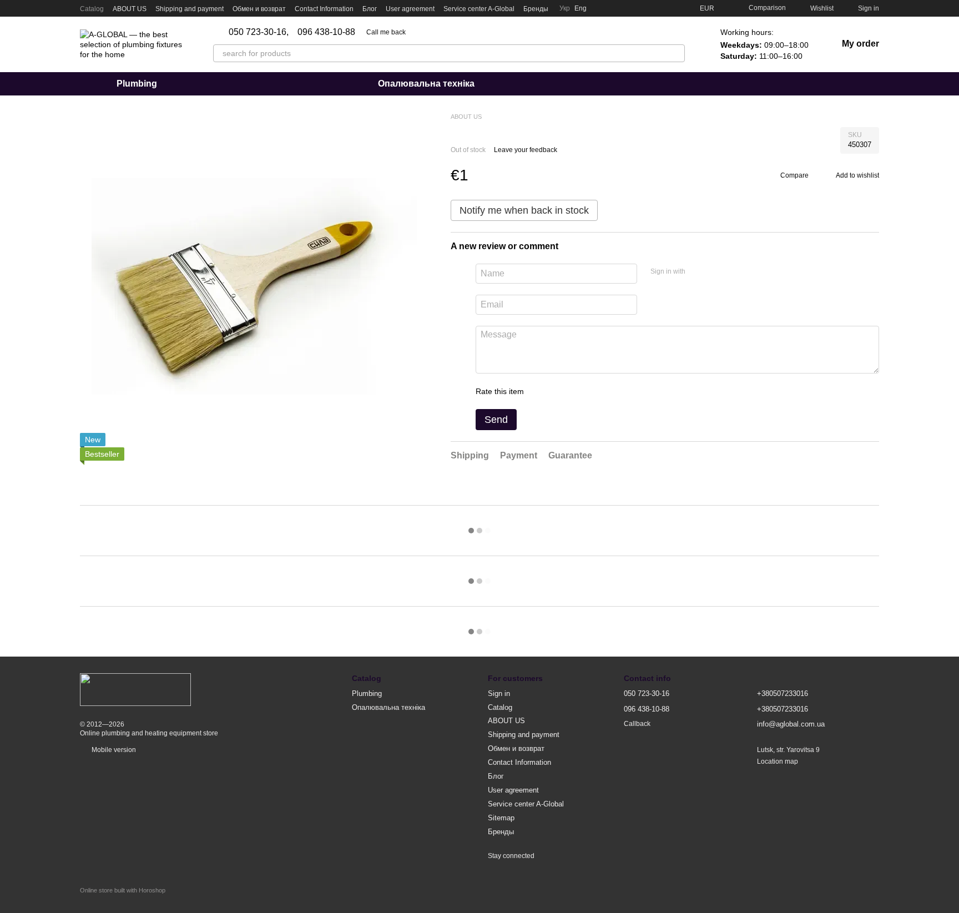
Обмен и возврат (259, 9)
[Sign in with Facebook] (697, 272)
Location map (777, 761)
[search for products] (676, 53)
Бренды (535, 9)
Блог (369, 9)
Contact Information (324, 9)
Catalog (92, 9)
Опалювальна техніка (426, 83)
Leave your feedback (525, 150)
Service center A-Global (478, 9)
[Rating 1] (542, 391)
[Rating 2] (560, 391)
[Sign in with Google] (715, 272)
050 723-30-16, (259, 32)
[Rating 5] (613, 391)
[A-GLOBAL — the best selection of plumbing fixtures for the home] (135, 689)
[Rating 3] (578, 391)
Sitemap (501, 818)
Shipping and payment (189, 9)
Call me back (386, 32)
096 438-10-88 (326, 32)
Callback (637, 724)
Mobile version (113, 750)
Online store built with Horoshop (122, 890)
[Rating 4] (595, 391)
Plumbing (137, 83)
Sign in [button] (499, 693)
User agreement (410, 9)
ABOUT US (130, 9)
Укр (564, 8)
